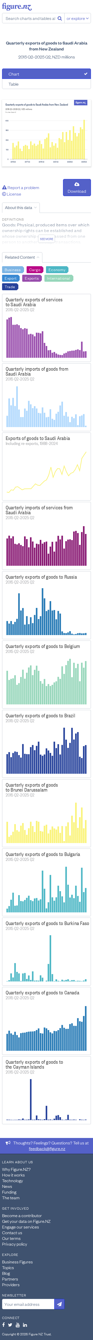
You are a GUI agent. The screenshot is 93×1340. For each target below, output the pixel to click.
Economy (57, 269)
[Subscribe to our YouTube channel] (18, 1325)
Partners (10, 1279)
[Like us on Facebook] (3, 1325)
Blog (6, 1273)
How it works (13, 1175)
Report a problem (23, 187)
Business (13, 269)
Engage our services (20, 1227)
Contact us (12, 1232)
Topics (8, 1267)
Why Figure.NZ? (16, 1169)
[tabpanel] (46, 133)
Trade (10, 286)
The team (11, 1197)
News (7, 1186)
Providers (11, 1284)
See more (46, 238)
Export (11, 278)
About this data (18, 207)
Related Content (20, 257)
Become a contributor (22, 1215)
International (58, 278)
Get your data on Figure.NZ (26, 1221)
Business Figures (17, 1261)
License (13, 194)
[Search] (59, 18)
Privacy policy (14, 1244)
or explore (76, 18)
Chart (14, 74)
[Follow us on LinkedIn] (25, 1325)
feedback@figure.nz (47, 1148)
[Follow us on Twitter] (10, 1325)
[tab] (46, 74)
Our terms (11, 1238)
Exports (32, 278)
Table (14, 84)
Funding (9, 1192)
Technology (12, 1180)
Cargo (35, 269)
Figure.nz (17, 7)
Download (77, 191)
